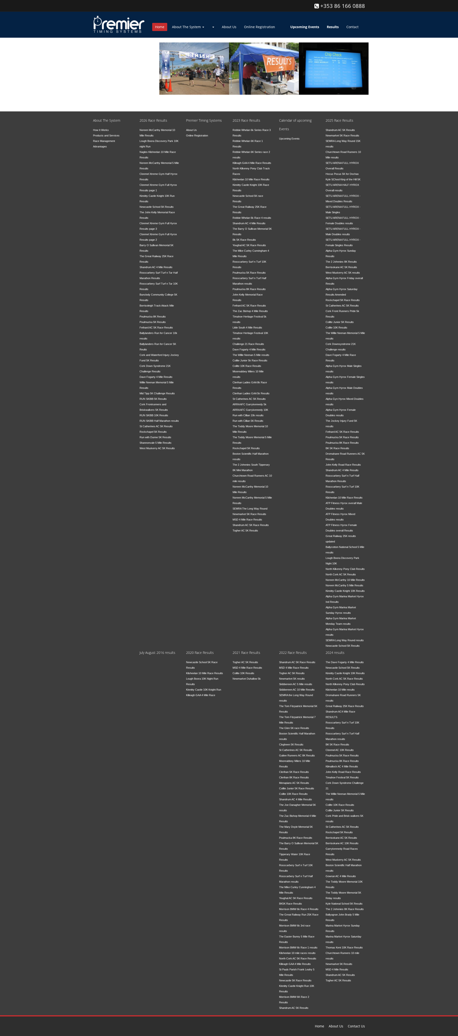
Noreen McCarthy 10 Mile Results (345, 579)
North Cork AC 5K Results (341, 574)
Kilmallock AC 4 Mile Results (342, 766)
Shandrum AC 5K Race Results (251, 525)
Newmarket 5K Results (339, 964)
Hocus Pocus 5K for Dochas (342, 173)
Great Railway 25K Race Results (345, 706)
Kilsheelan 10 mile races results (297, 953)
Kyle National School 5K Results (344, 903)
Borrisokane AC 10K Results (342, 843)
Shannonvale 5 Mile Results (156, 442)
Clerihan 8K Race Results (294, 777)
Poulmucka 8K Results (153, 316)
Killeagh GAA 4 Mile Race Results (252, 162)
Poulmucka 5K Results (153, 322)
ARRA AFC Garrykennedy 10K (250, 409)
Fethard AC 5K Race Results (156, 327)
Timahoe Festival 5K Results (342, 777)
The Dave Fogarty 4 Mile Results (345, 662)
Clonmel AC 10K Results (340, 750)
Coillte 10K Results (336, 327)
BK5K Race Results (290, 903)
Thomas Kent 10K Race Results (344, 947)
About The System (187, 27)
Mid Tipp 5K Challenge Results (157, 393)
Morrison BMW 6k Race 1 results (298, 947)
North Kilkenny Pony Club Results (345, 568)
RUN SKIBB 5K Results (153, 398)
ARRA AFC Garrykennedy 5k (249, 404)
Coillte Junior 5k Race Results (250, 360)
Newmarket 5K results (292, 678)
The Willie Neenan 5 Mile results (251, 355)
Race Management (104, 141)
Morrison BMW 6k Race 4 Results (298, 909)
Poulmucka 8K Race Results (249, 289)
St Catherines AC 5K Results (156, 426)
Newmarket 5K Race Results (249, 514)
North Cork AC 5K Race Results (297, 958)
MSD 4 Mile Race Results (247, 519)
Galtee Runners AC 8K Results (297, 755)
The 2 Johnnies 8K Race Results (345, 909)
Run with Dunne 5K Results (155, 437)
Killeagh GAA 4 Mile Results (295, 964)
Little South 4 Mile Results (247, 327)
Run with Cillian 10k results (248, 415)
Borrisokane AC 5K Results (341, 267)
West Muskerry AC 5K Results (157, 448)
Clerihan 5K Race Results (294, 771)
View (104, 56)
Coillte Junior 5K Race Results (296, 788)
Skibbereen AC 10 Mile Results (297, 689)
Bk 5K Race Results (244, 239)
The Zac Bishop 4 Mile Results (250, 311)
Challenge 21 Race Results (248, 344)
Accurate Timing (187, 57)
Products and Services (106, 135)
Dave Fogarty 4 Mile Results (156, 376)
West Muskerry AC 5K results (343, 272)
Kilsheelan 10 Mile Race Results (251, 179)
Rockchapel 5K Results (153, 431)
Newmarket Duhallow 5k (247, 678)
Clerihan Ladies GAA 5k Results (251, 393)
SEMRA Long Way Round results (345, 640)
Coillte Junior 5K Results (340, 322)
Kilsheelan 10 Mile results (340, 689)
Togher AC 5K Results (245, 530)
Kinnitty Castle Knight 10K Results (345, 590)
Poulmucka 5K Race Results (249, 272)
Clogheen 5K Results (291, 744)
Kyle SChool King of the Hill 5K (343, 179)
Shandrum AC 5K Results (340, 130)
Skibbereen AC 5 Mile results (295, 684)
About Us (229, 27)
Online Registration (259, 27)
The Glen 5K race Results (294, 728)
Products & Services (261, 57)
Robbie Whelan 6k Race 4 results (252, 217)
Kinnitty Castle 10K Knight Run (203, 689)
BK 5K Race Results (337, 448)
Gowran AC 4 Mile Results (341, 876)
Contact (352, 27)
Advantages (100, 146)
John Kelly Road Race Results (343, 464)
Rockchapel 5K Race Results (343, 300)
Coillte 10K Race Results (247, 365)
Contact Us (356, 1026)
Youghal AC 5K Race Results (249, 245)
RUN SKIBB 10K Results (154, 415)
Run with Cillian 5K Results (248, 420)
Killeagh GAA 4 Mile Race (200, 695)
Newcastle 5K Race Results (295, 980)
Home (159, 27)
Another (316, 57)
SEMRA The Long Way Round (250, 508)
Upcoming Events (289, 138)
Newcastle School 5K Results (157, 206)
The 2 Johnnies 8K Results (341, 261)
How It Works (101, 130)
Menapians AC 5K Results (294, 782)
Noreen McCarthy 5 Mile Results (344, 585)
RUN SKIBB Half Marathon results (159, 420)
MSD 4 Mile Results (337, 969)
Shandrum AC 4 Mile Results (156, 267)
